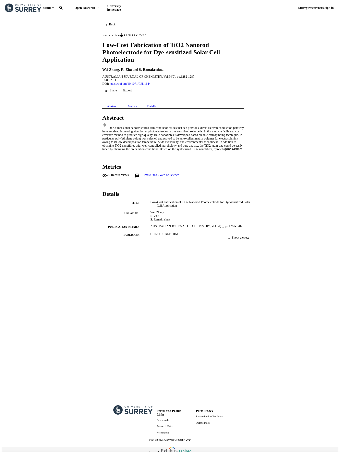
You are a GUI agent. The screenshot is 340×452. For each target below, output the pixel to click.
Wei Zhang (110, 70)
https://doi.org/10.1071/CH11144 (130, 83)
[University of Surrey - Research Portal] (23, 8)
